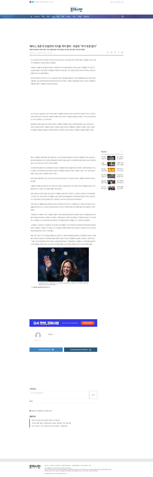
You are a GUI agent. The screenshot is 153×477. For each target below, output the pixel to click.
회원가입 (118, 2)
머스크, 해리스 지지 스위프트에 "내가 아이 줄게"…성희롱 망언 (49, 426)
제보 (112, 2)
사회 (53, 16)
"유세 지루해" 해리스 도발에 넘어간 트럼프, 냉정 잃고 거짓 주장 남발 (51, 423)
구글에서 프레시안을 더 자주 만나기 (40, 287)
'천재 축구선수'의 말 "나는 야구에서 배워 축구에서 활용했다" (117, 170)
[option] (112, 172)
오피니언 (36, 16)
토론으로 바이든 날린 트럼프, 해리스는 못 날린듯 (46, 420)
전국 (74, 16)
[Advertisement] (76, 32)
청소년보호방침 (84, 465)
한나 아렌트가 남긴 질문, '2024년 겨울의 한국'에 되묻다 (116, 158)
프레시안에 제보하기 (44, 350)
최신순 (31, 401)
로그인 (122, 2)
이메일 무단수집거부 (66, 465)
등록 (93, 395)
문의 (114, 2)
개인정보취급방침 (75, 465)
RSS (90, 465)
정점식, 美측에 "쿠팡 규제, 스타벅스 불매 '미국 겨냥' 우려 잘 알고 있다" (117, 188)
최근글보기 (50, 334)
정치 (43, 16)
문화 (63, 16)
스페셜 (79, 16)
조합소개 (46, 465)
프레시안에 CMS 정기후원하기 (79, 350)
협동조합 (86, 16)
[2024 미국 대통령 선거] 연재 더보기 (42, 411)
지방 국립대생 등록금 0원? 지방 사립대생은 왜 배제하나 (117, 182)
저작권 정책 (57, 465)
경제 (48, 16)
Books (68, 16)
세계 (58, 16)
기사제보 (52, 465)
